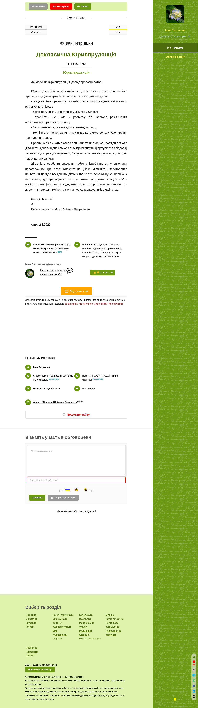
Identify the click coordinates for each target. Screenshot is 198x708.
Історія (30, 626)
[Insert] (67, 490)
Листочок (31, 618)
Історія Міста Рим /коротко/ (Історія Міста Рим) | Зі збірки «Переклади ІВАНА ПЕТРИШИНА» (51, 248)
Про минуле (88, 388)
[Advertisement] (76, 333)
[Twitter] (194, 691)
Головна (40, 6)
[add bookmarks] (194, 663)
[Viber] (194, 670)
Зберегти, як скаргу (64, 497)
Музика (109, 614)
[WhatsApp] (194, 680)
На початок (175, 47)
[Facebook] (194, 686)
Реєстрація (63, 6)
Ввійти (84, 6)
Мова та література (90, 638)
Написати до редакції (41, 669)
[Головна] (194, 657)
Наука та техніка (114, 618)
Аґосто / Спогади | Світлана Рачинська (55, 402)
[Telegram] (194, 675)
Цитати (30, 655)
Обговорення (175, 56)
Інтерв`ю (31, 623)
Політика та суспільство (46, 388)
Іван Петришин (175, 30)
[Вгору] (194, 696)
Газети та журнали (63, 614)
